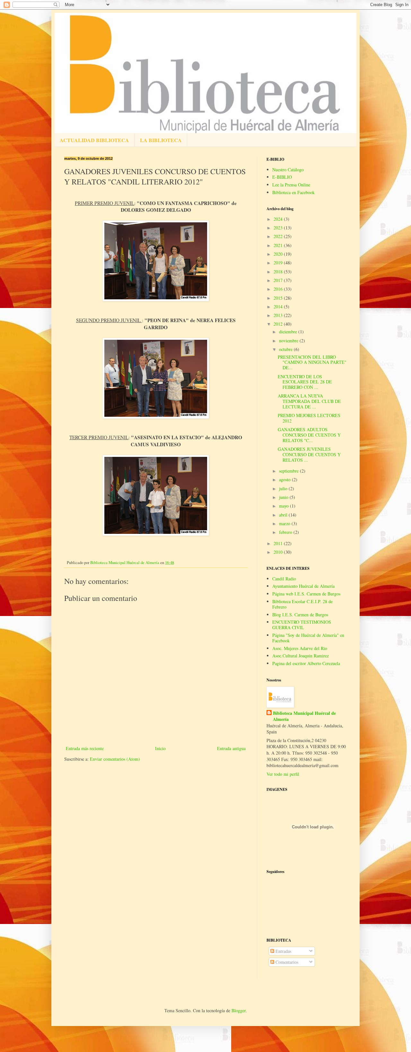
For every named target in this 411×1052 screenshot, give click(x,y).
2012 (279, 324)
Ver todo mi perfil (283, 774)
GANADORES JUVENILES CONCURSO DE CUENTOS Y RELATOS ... (309, 454)
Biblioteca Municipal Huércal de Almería (304, 716)
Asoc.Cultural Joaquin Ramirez (300, 656)
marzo (285, 523)
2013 (279, 315)
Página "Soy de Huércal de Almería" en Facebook (308, 638)
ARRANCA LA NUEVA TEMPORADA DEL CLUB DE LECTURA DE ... (309, 401)
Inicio (160, 748)
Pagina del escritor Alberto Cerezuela (306, 663)
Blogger (239, 1010)
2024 (279, 219)
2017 (279, 280)
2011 (279, 543)
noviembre (289, 341)
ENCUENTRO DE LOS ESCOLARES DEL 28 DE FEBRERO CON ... (305, 381)
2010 (279, 552)
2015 (279, 298)
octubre (286, 349)
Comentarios (286, 962)
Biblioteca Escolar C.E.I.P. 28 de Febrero (302, 604)
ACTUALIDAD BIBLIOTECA (94, 140)
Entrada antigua (231, 748)
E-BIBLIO (282, 177)
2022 (279, 236)
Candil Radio (284, 579)
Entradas (282, 951)
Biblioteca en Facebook (293, 192)
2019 (279, 263)
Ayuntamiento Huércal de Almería (303, 586)
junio (284, 497)
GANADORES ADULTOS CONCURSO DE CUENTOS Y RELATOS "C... (309, 434)
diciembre (288, 332)
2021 (279, 245)
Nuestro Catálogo (288, 170)
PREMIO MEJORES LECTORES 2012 (309, 418)
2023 (279, 228)
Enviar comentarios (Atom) (115, 759)
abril (284, 515)
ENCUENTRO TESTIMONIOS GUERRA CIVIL (301, 624)
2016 (279, 289)
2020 (279, 254)
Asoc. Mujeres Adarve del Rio (299, 648)
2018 (279, 272)
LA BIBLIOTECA (161, 140)
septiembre (289, 471)
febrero (286, 532)
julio (284, 488)
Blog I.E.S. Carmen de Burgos (300, 615)
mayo (284, 506)
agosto (285, 479)
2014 (279, 307)
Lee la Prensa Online (291, 185)
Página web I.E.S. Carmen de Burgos (306, 594)
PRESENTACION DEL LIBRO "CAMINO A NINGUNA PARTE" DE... (312, 362)
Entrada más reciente (85, 748)
